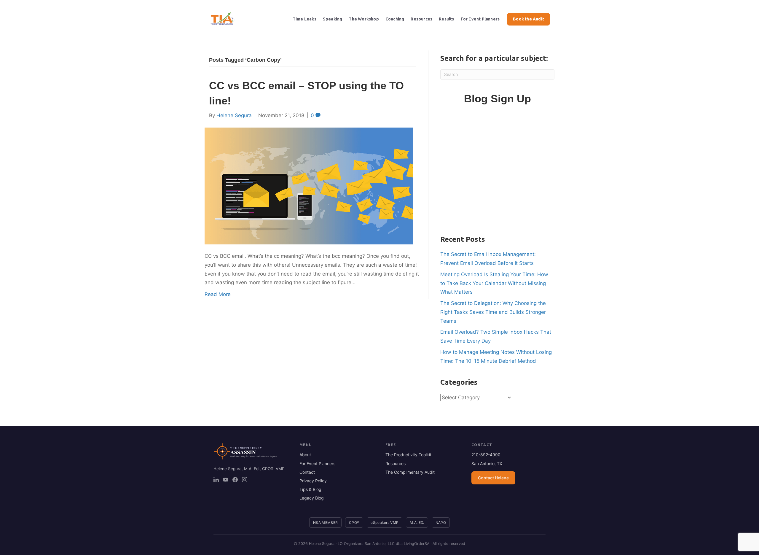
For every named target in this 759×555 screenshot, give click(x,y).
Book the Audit (528, 19)
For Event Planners (480, 19)
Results (446, 19)
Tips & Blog (310, 489)
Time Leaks (304, 19)
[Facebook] (235, 479)
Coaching (394, 19)
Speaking (332, 19)
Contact (307, 472)
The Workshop (364, 19)
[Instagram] (244, 479)
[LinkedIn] (216, 479)
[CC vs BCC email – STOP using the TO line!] (309, 186)
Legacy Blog (311, 497)
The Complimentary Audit (410, 472)
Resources (421, 19)
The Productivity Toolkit (408, 454)
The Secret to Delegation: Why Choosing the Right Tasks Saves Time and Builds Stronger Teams (493, 312)
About (305, 454)
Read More (218, 294)
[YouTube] (225, 479)
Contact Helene (493, 477)
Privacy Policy (313, 480)
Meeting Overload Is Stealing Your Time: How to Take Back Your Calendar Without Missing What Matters (494, 283)
